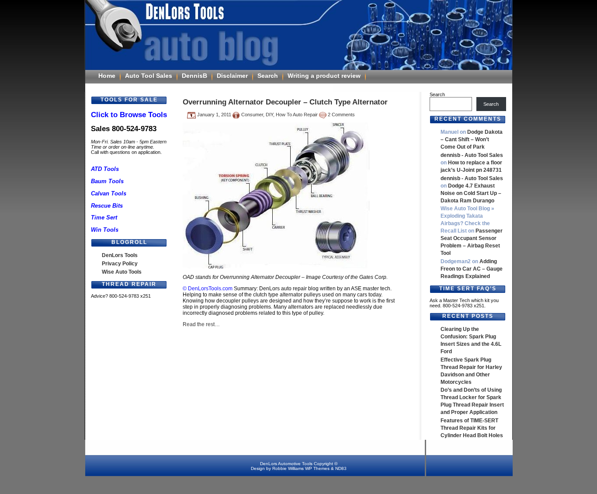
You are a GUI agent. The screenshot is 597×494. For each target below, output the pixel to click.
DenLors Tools (120, 255)
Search (267, 75)
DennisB (194, 75)
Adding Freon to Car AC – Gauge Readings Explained (472, 268)
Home (106, 75)
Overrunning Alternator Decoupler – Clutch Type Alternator (285, 102)
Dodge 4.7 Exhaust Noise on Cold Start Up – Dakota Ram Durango (471, 193)
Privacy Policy (120, 264)
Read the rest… (201, 324)
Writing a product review (324, 75)
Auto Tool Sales (148, 75)
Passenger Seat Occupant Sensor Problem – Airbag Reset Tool (472, 242)
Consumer (252, 114)
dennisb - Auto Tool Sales (472, 155)
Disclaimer (232, 75)
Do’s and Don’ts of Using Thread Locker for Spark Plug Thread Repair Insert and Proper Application (472, 401)
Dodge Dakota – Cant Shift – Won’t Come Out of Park (472, 139)
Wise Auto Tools (122, 272)
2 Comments (341, 114)
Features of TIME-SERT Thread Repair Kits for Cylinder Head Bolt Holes (472, 427)
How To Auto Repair (297, 114)
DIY (269, 114)
